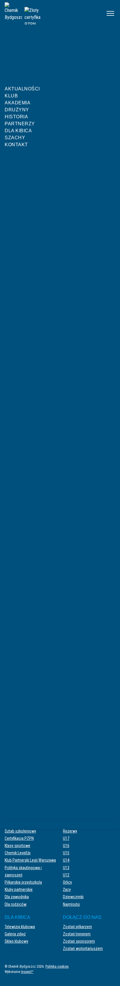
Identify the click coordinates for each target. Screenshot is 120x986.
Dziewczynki (73, 896)
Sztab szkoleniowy (20, 831)
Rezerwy (70, 831)
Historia (16, 116)
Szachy (15, 137)
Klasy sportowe (17, 845)
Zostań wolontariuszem (83, 948)
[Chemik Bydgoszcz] (51, 13)
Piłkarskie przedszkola (23, 882)
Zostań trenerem (77, 934)
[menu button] (110, 13)
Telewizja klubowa (20, 926)
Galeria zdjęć (15, 934)
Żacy (67, 889)
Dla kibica (18, 130)
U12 (66, 875)
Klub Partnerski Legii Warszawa (30, 860)
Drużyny (17, 109)
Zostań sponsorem (79, 941)
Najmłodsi (71, 904)
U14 (66, 860)
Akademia (17, 102)
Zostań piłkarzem (77, 926)
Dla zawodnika (17, 896)
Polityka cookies (57, 966)
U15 (66, 853)
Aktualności (22, 88)
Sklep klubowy (16, 941)
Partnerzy (20, 123)
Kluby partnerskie (19, 889)
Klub (11, 95)
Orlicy (67, 882)
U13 (66, 867)
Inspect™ (27, 972)
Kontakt (16, 144)
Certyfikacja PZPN (19, 838)
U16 (66, 845)
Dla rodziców (16, 904)
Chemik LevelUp (18, 853)
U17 (66, 838)
